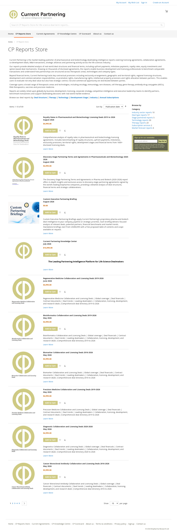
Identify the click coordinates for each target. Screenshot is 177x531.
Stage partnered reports (142, 117)
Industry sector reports (142, 112)
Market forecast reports (142, 128)
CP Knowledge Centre (61, 524)
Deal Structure (40, 97)
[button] (60, 130)
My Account (121, 2)
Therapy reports (139, 123)
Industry (94, 97)
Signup (131, 524)
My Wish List (133, 2)
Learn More (48, 149)
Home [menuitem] (10, 34)
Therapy (52, 97)
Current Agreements (41, 524)
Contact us (141, 524)
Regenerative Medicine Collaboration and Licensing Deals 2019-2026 (73, 278)
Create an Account (161, 2)
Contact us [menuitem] (109, 34)
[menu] (88, 34)
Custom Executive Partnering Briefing (60, 199)
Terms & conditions (104, 524)
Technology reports (140, 120)
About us (90, 524)
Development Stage (79, 97)
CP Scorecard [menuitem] (85, 34)
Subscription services (141, 125)
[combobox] (87, 25)
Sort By (99, 106)
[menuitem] (23, 34)
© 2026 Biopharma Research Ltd (157, 529)
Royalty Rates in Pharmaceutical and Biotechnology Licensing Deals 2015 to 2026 (79, 117)
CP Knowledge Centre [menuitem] (66, 34)
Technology (63, 97)
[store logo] (38, 14)
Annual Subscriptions (109, 97)
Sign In (144, 2)
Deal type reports (139, 115)
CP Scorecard (78, 524)
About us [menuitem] (97, 34)
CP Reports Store (22, 524)
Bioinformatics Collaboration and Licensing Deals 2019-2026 (69, 315)
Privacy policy (120, 524)
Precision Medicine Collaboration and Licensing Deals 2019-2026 (71, 389)
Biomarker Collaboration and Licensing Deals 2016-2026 (68, 352)
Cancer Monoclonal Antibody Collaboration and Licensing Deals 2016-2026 (76, 463)
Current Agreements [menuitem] (45, 34)
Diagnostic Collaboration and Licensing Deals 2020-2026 (68, 426)
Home (10, 42)
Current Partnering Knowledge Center (60, 241)
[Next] (24, 503)
